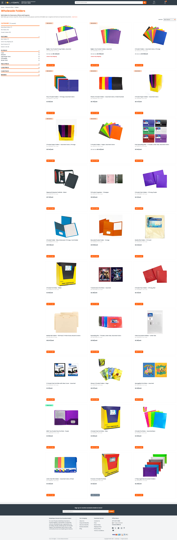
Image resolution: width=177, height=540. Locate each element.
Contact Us (97, 521)
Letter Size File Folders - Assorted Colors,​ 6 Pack (60, 479)
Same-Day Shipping (7, 41)
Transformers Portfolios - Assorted (101, 288)
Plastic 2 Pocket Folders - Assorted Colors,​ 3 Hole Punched (107, 97)
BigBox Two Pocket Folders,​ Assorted (101, 49)
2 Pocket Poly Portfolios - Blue (99, 431)
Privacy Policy (97, 528)
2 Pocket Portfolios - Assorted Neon (145, 431)
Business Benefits (84, 526)
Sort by (160, 19)
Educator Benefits (84, 525)
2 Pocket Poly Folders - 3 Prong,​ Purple (146, 192)
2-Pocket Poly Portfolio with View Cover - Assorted (60, 383)
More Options (95, 495)
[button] (154, 2)
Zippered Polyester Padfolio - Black (56, 192)
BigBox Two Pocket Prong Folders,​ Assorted (58, 49)
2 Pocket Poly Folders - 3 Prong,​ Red (145, 288)
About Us (82, 521)
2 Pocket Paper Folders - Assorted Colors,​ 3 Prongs (60, 144)
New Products (5, 44)
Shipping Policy (97, 526)
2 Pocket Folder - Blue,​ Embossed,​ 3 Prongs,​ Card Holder (62, 240)
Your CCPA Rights (52, 538)
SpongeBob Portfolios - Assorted (144, 383)
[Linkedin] (118, 528)
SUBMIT (111, 511)
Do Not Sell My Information (63, 538)
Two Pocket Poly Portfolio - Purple (57, 431)
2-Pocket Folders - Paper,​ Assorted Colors (103, 144)
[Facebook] (113, 528)
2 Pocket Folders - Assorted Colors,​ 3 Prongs (147, 49)
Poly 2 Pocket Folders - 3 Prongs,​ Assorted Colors (60, 97)
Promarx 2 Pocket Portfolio (98, 479)
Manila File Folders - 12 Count (143, 240)
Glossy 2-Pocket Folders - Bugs (99, 383)
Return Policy (97, 525)
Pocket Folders (6, 32)
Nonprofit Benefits (84, 523)
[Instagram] (121, 528)
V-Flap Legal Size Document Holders (145, 479)
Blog (81, 528)
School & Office (9, 7)
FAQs (95, 523)
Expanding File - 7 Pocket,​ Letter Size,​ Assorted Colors (106, 335)
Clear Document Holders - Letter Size (145, 335)
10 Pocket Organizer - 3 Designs (100, 192)
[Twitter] (115, 528)
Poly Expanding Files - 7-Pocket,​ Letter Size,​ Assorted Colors (152, 144)
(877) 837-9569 (116, 521)
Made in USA (5, 46)
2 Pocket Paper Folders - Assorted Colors (146, 97)
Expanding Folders (6, 27)
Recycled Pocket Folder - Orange (100, 240)
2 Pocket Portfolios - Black (53, 288)
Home (2, 7)
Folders (17, 7)
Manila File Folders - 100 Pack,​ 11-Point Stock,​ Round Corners (63, 335)
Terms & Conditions (99, 530)
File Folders (5, 29)
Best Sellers (5, 39)
